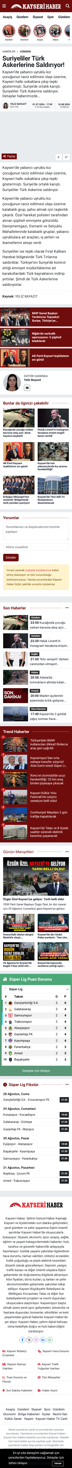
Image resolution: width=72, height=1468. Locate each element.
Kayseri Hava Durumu (56, 1351)
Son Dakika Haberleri (19, 1390)
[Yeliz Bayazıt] (12, 382)
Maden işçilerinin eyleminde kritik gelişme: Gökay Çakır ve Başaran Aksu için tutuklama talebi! (48, 698)
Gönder (11, 557)
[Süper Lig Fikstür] (67, 1084)
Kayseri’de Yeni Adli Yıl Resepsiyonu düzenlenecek (51, 500)
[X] (29, 1340)
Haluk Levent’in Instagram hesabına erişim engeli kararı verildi (53, 432)
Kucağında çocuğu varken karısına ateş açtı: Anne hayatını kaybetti (18, 432)
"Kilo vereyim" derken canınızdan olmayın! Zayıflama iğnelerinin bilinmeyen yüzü (49, 661)
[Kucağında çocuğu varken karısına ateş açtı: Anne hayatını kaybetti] (19, 417)
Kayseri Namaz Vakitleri (14, 1366)
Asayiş (7, 17)
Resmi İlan (60, 1414)
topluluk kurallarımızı (38, 570)
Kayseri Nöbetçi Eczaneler (14, 1353)
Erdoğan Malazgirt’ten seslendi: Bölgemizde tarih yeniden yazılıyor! (16, 500)
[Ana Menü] (4, 6)
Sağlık (34, 654)
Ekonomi (9, 1414)
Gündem (22, 17)
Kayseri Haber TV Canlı (51, 1419)
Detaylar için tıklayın (36, 1071)
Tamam (57, 1463)
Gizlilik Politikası (40, 1463)
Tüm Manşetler (51, 1377)
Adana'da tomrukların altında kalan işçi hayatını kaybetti (47, 680)
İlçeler (46, 1414)
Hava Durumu (38, 709)
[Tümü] (67, 608)
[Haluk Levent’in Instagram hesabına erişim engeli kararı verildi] (53, 417)
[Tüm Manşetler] (67, 851)
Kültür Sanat (13, 1419)
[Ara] (68, 6)
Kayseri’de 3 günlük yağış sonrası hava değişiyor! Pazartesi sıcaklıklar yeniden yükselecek (48, 716)
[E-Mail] (27, 388)
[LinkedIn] (43, 1340)
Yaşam (28, 1419)
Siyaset (38, 17)
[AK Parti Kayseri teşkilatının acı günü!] (19, 451)
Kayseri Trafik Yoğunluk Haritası (49, 1366)
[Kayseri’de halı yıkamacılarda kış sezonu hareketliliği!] (53, 451)
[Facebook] (22, 1340)
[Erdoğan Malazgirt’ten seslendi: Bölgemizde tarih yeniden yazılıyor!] (19, 485)
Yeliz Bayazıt (32, 380)
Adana (34, 672)
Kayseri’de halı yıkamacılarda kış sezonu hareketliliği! (52, 466)
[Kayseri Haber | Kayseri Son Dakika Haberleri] (36, 6)
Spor (50, 17)
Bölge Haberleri (29, 1414)
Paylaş (11, 156)
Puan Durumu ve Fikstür (14, 1379)
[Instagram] (36, 1340)
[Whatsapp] (50, 1340)
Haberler (8, 51)
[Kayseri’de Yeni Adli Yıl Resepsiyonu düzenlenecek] (53, 485)
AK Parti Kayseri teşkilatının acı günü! (15, 465)
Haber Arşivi (49, 1390)
